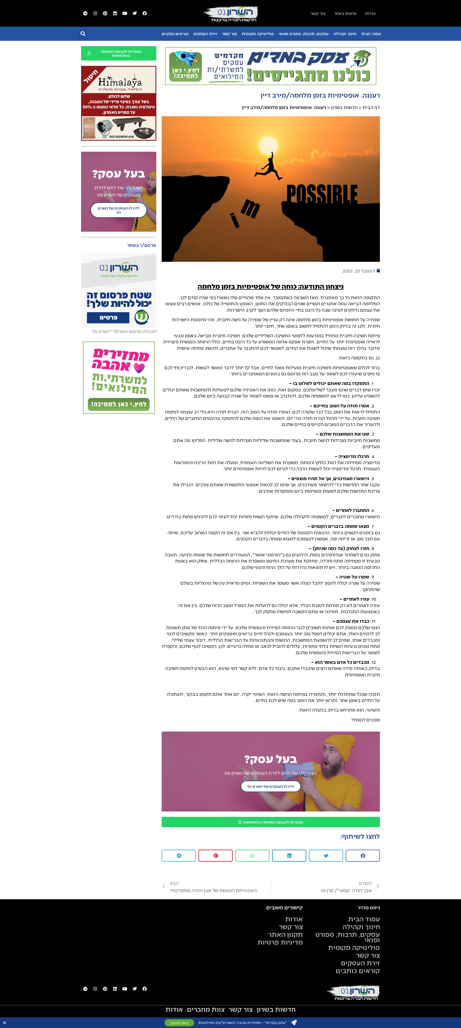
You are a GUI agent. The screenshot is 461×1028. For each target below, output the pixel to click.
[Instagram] (95, 13)
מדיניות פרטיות (280, 941)
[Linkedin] (115, 13)
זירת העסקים (205, 33)
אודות (294, 918)
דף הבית (371, 107)
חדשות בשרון (344, 107)
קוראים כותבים (175, 33)
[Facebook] (144, 13)
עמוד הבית (371, 33)
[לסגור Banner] (4, 1023)
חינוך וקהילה (344, 33)
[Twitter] (134, 13)
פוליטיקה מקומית (258, 33)
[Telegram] (85, 13)
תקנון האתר (285, 934)
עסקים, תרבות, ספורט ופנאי (304, 33)
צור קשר (229, 33)
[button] (82, 33)
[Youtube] (125, 13)
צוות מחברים (206, 1009)
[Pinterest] (105, 13)
